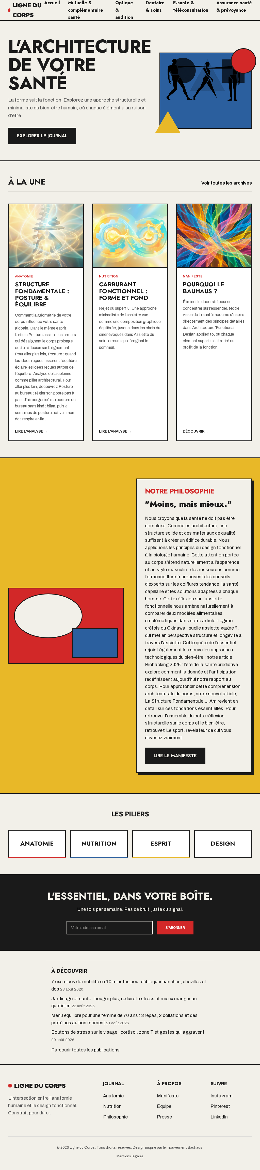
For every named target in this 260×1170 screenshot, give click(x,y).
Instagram (221, 1095)
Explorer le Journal (42, 136)
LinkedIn (219, 1116)
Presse (164, 1116)
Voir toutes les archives (226, 183)
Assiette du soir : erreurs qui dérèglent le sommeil (126, 341)
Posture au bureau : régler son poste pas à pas (44, 393)
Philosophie (115, 1116)
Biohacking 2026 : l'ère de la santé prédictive (191, 664)
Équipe (164, 1106)
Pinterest (220, 1106)
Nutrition (112, 1106)
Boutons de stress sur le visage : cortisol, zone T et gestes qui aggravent (127, 1032)
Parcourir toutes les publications (85, 1049)
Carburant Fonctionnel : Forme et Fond (123, 291)
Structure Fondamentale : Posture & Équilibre (42, 294)
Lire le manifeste (175, 755)
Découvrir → (196, 431)
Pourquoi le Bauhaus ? (203, 287)
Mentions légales (130, 1156)
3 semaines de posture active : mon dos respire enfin (44, 412)
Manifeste (167, 1095)
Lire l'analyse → (31, 431)
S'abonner (175, 928)
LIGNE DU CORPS (26, 10)
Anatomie (113, 1095)
